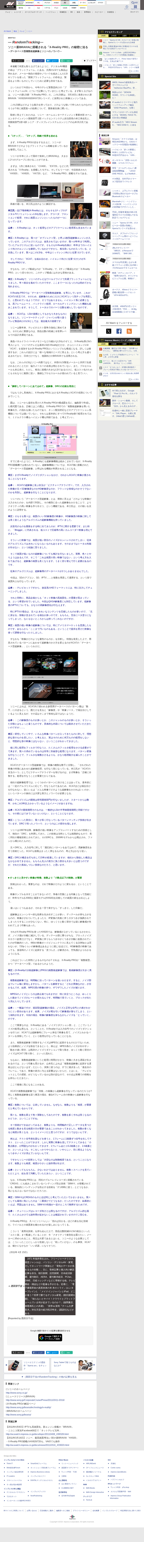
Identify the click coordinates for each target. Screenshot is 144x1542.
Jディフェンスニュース (95, 1468)
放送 (78, 12)
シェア (40, 61)
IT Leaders (11, 1476)
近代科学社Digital (68, 1496)
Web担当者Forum (13, 1468)
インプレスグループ (109, 1511)
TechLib (89, 1500)
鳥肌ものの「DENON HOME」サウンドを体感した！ (124, 95)
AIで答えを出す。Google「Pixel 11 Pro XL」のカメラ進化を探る (125, 393)
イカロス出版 (88, 1460)
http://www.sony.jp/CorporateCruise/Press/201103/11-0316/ (35, 1400)
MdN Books (90, 1488)
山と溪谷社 (63, 1480)
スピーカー (99, 12)
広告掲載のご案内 (46, 1511)
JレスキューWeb (92, 1476)
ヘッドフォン (51, 12)
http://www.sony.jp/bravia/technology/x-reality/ (28, 1407)
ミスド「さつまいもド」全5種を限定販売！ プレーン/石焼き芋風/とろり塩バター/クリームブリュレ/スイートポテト (120, 369)
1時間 (103, 36)
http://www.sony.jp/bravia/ (18, 1414)
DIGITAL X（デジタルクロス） (42, 1480)
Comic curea (115, 1468)
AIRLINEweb (91, 1463)
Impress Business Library (40, 1472)
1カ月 (135, 36)
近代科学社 (63, 1492)
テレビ (7, 12)
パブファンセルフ (117, 1480)
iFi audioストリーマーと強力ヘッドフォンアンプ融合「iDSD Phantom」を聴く (125, 105)
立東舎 (64, 1476)
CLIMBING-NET (67, 1488)
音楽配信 (110, 12)
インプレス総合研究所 (15, 1472)
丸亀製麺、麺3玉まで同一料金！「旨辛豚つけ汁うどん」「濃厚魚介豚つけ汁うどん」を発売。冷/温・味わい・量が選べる (120, 350)
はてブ (54, 61)
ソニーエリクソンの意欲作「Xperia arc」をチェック (35, 1365)
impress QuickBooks (118, 1472)
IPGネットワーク (114, 1484)
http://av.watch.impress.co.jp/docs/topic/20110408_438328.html (37, 1434)
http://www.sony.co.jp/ (16, 1393)
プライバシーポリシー (81, 1511)
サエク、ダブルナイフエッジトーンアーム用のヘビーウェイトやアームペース (125, 236)
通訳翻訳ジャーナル (93, 1472)
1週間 (124, 36)
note (68, 61)
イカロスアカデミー (93, 1480)
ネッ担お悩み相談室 (14, 1485)
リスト (28, 61)
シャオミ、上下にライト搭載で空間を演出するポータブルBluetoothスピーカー (125, 193)
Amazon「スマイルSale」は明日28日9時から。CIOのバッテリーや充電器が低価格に (125, 142)
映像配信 (63, 12)
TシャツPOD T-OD (69, 1472)
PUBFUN (111, 1476)
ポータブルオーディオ (33, 12)
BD (71, 12)
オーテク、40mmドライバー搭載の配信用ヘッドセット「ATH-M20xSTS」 (125, 292)
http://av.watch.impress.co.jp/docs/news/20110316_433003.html (37, 1445)
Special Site (110, 76)
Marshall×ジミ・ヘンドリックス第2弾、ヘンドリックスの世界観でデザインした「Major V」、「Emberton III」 (124, 207)
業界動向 (87, 12)
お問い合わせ (32, 1511)
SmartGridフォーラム (39, 1463)
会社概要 (96, 1511)
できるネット (12, 1496)
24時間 (113, 36)
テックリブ (87, 1496)
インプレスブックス (38, 1492)
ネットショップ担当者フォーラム (43, 1468)
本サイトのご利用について (14, 1511)
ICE (109, 1460)
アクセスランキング (113, 32)
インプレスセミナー (38, 1476)
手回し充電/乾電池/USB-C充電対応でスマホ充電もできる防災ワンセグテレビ (125, 215)
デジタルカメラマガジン (16, 1492)
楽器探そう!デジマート (70, 1468)
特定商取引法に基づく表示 (130, 1511)
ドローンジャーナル (14, 1480)
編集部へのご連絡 (63, 1511)
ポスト (19, 61)
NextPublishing (36, 1496)
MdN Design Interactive (95, 1492)
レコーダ (17, 12)
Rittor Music (63, 1460)
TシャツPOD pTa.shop (120, 1487)
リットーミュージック (69, 1463)
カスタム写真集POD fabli (121, 1492)
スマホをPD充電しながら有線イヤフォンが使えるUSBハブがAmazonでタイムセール (125, 265)
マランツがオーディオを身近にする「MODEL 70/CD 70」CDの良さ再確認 (125, 115)
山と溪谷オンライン (69, 1484)
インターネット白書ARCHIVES (19, 1501)
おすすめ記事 (111, 385)
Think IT (10, 1463)
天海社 (113, 1463)
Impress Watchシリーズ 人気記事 (120, 340)
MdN (85, 1485)
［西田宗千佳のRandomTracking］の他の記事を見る (50, 1377)
